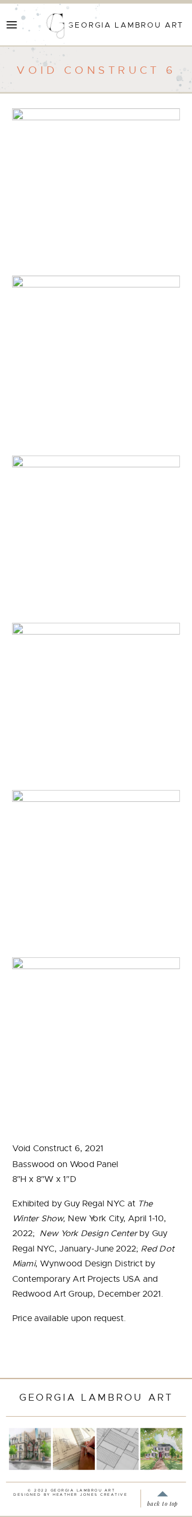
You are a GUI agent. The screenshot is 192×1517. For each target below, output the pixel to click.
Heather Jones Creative (90, 1494)
